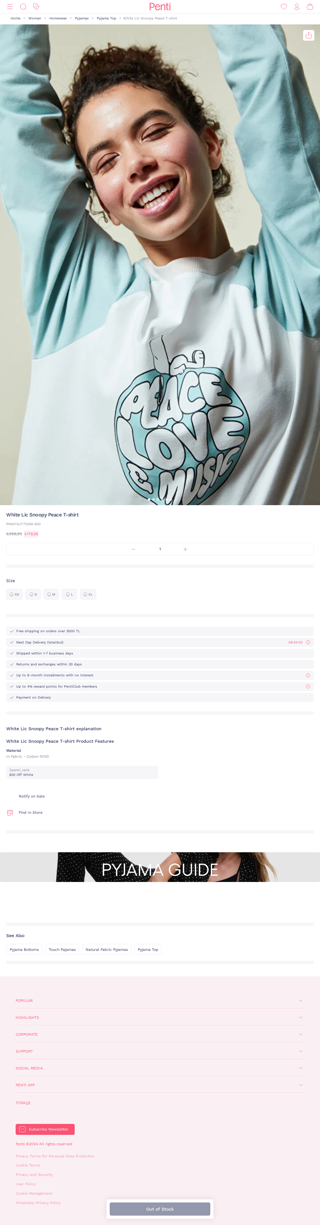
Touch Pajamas (62, 949)
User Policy (26, 1184)
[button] (149, 499)
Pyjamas (82, 18)
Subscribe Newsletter (48, 1129)
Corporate (27, 1034)
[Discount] (36, 7)
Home (15, 18)
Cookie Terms (28, 1165)
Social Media (29, 1068)
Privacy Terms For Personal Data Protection (55, 1156)
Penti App (25, 1085)
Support (24, 1051)
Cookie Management (34, 1193)
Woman (34, 18)
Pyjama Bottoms (24, 949)
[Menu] (10, 7)
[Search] (23, 7)
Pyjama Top (106, 18)
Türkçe (23, 1103)
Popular (24, 1000)
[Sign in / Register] (297, 7)
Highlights (27, 1017)
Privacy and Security (34, 1174)
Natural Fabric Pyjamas (107, 949)
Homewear (58, 18)
